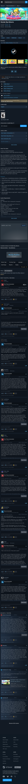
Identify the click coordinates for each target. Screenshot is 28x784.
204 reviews (12, 370)
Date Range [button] (3, 264)
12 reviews (6, 436)
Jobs (14, 742)
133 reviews (6, 281)
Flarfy (5, 435)
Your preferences (12, 247)
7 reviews (5, 341)
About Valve (15, 739)
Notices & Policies (6, 758)
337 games (6, 305)
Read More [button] (23, 328)
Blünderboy (6, 507)
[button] (3, 5)
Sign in (2, 67)
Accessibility (5, 756)
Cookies (4, 761)
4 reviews (5, 578)
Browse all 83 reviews (14, 723)
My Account (15, 761)
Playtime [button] (10, 264)
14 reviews (6, 400)
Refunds (4, 763)
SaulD (5, 280)
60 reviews (6, 508)
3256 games (6, 370)
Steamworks (5, 744)
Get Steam (15, 754)
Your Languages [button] (8, 270)
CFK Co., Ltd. (7, 24)
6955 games (6, 543)
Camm (5, 339)
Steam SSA (5, 742)
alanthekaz (6, 577)
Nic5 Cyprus (6, 304)
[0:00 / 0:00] (14, 51)
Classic (20, 37)
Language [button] (20, 262)
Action (8, 37)
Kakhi (5, 541)
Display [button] (16, 264)
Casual (2, 37)
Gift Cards (5, 748)
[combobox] (14, 2)
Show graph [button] (23, 266)
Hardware (15, 744)
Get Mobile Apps (7, 780)
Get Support (15, 758)
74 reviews (11, 305)
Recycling (15, 746)
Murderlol (6, 369)
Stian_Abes (6, 471)
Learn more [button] (23, 125)
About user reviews (4, 247)
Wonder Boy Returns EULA (7, 101)
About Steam (5, 739)
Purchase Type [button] (12, 262)
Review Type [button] (3, 262)
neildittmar (6, 399)
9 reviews (5, 472)
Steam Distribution (6, 746)
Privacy (4, 754)
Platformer (14, 37)
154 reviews (12, 543)
